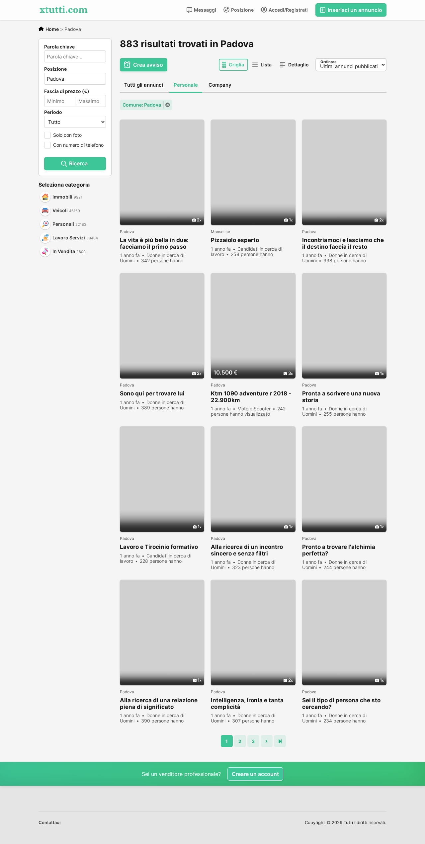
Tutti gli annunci (143, 85)
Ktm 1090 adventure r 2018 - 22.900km (251, 396)
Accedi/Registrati (288, 10)
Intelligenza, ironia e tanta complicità (247, 703)
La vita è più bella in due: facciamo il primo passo (154, 243)
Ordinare (328, 61)
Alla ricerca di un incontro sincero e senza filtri (247, 550)
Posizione (242, 10)
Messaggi (204, 10)
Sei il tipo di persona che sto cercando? (341, 703)
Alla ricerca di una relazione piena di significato (159, 703)
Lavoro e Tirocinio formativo (159, 547)
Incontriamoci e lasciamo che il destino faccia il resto (343, 243)
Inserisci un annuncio (354, 10)
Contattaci (49, 822)
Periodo (53, 112)
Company (220, 85)
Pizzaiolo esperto (235, 240)
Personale (186, 85)
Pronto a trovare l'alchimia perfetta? (338, 550)
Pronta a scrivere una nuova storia (341, 396)
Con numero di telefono (78, 145)
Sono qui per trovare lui (152, 393)
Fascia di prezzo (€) (66, 91)
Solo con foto (67, 135)
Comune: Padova (142, 105)
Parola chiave (59, 46)
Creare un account (255, 774)
